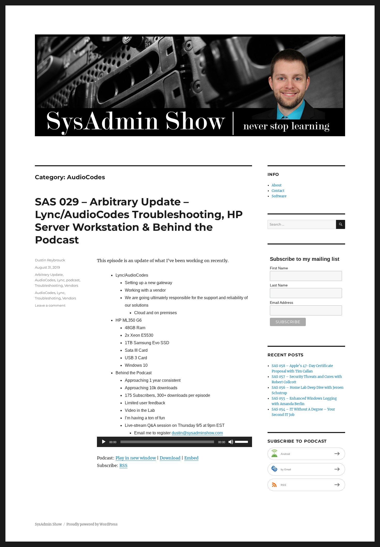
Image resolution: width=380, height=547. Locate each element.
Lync (61, 280)
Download (170, 457)
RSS (123, 465)
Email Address (281, 302)
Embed (191, 457)
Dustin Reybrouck (50, 260)
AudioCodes (45, 280)
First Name (279, 268)
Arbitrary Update (49, 274)
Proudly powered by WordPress (92, 524)
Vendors (71, 285)
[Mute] (230, 441)
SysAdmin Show (48, 524)
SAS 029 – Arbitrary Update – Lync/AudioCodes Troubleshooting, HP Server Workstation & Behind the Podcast (139, 220)
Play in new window (136, 457)
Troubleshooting (49, 285)
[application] (174, 442)
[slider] (242, 441)
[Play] (103, 441)
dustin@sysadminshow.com (197, 433)
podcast (73, 280)
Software (279, 196)
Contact (278, 191)
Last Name (279, 285)
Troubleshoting (48, 298)
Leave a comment (50, 305)
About (277, 185)
